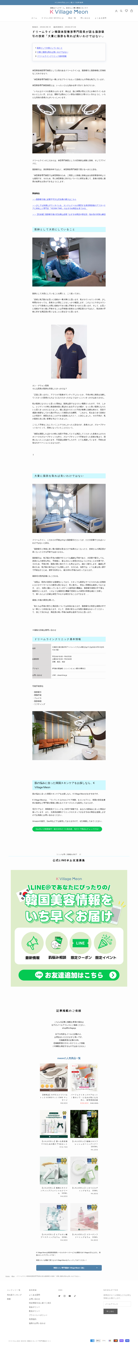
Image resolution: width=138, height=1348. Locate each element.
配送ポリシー (34, 1311)
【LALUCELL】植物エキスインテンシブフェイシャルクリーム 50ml (54, 1190)
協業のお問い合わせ (37, 1323)
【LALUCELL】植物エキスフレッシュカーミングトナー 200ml (86, 1144)
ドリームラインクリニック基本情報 (52, 56)
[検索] (121, 11)
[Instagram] (64, 1295)
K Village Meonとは (53, 18)
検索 (9, 1299)
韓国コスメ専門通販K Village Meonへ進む (69, 1268)
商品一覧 (72, 18)
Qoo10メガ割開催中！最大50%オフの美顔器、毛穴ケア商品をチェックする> (67, 829)
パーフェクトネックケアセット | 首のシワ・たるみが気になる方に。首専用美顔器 (84, 1097)
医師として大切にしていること (50, 48)
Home (7, 1276)
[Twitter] (59, 1295)
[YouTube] (70, 1295)
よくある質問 (101, 18)
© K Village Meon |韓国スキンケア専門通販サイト (30, 1341)
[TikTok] (75, 1295)
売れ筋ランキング (14, 1295)
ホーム (34, 18)
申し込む (110, 1311)
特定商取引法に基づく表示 (40, 1303)
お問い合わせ (34, 1299)
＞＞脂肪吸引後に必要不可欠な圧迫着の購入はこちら (54, 199)
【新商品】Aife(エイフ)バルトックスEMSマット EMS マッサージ (54, 1097)
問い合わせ (85, 18)
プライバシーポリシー (38, 1315)
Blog (13, 1276)
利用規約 (32, 1319)
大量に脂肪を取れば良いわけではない (52, 52)
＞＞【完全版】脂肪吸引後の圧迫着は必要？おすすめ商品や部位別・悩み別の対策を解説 (69, 214)
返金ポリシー (34, 1307)
